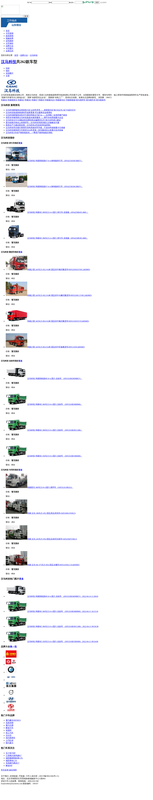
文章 (8, 76)
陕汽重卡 (9, 743)
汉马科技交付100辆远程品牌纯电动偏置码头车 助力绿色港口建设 (33, 120)
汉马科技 (34, 55)
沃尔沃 (8, 735)
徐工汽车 (9, 733)
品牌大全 (9, 46)
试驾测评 (9, 41)
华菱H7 (35, 100)
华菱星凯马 (12, 100)
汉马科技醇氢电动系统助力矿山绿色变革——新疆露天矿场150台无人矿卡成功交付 (41, 110)
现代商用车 (10, 738)
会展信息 (9, 51)
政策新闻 (9, 36)
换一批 (13, 646)
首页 (8, 31)
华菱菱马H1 (60, 100)
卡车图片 (9, 48)
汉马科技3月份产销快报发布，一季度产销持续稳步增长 (29, 133)
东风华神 (9, 723)
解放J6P (9, 766)
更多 (20, 143)
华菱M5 (28, 100)
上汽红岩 (9, 740)
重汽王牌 (9, 725)
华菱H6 (4, 100)
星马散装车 (101, 100)
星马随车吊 (91, 100)
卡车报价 (9, 43)
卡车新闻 (9, 33)
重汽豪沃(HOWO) (13, 720)
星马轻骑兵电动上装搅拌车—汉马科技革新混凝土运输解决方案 (32, 123)
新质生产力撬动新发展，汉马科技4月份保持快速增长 (28, 125)
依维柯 (8, 730)
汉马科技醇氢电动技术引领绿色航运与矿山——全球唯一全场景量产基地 (36, 115)
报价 (8, 71)
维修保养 (9, 38)
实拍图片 (9, 73)
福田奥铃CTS (11, 760)
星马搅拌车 (81, 100)
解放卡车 (9, 728)
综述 (8, 68)
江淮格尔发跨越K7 (14, 755)
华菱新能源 (71, 100)
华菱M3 (21, 100)
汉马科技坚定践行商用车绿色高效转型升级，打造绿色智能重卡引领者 (35, 128)
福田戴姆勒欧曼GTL (14, 758)
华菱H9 (41, 100)
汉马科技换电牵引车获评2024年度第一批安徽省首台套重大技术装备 (34, 130)
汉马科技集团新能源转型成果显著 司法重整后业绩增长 (29, 112)
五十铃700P (10, 753)
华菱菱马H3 (50, 100)
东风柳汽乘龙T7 (12, 763)
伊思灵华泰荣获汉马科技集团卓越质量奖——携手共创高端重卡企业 (34, 118)
